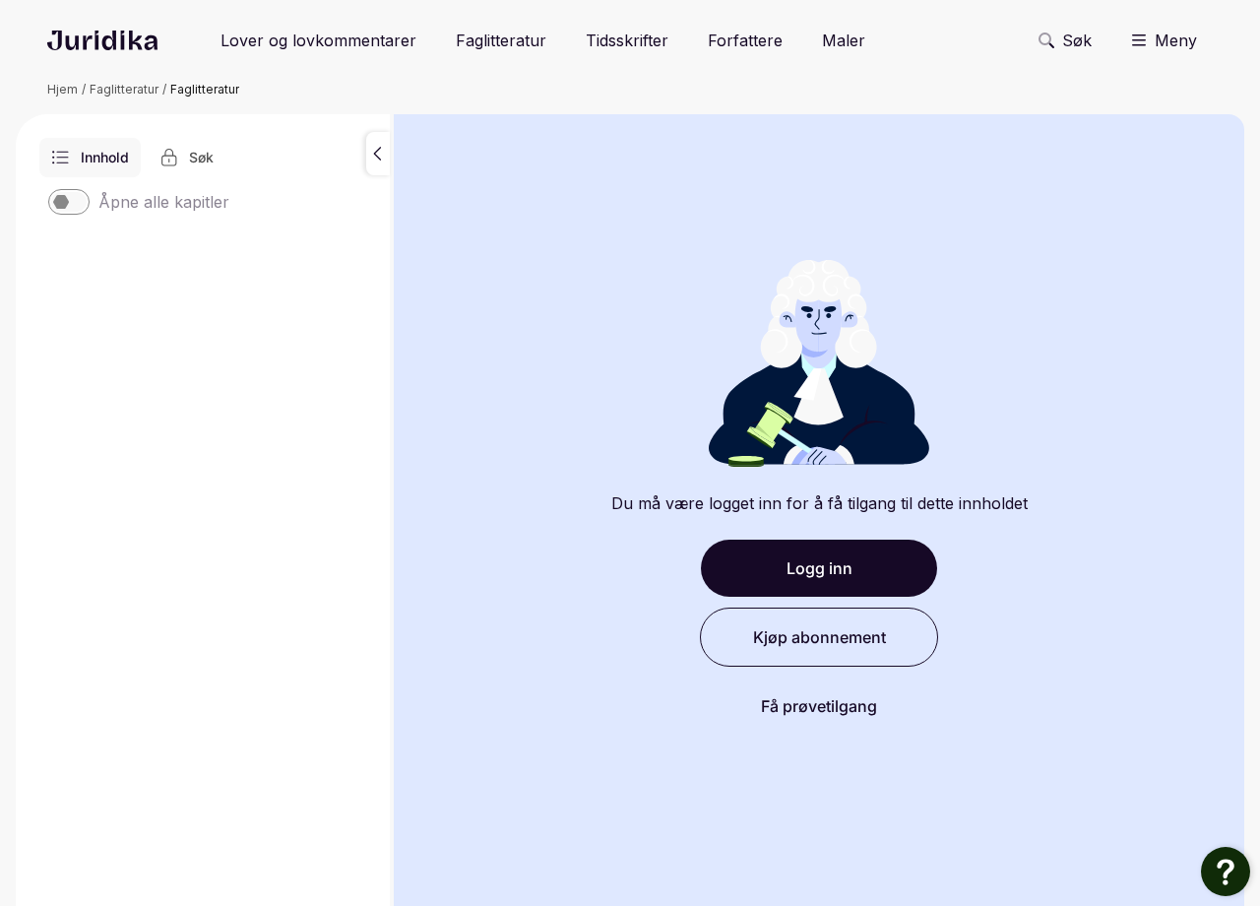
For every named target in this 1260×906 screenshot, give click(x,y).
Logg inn (819, 568)
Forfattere (745, 40)
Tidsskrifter (627, 40)
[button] (378, 153)
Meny (1176, 40)
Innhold (105, 157)
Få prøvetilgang (819, 706)
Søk (1077, 40)
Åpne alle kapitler (163, 202)
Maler (843, 40)
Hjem (62, 89)
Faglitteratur (501, 40)
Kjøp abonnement (819, 637)
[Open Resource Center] (1225, 871)
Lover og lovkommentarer (318, 40)
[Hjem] (102, 40)
